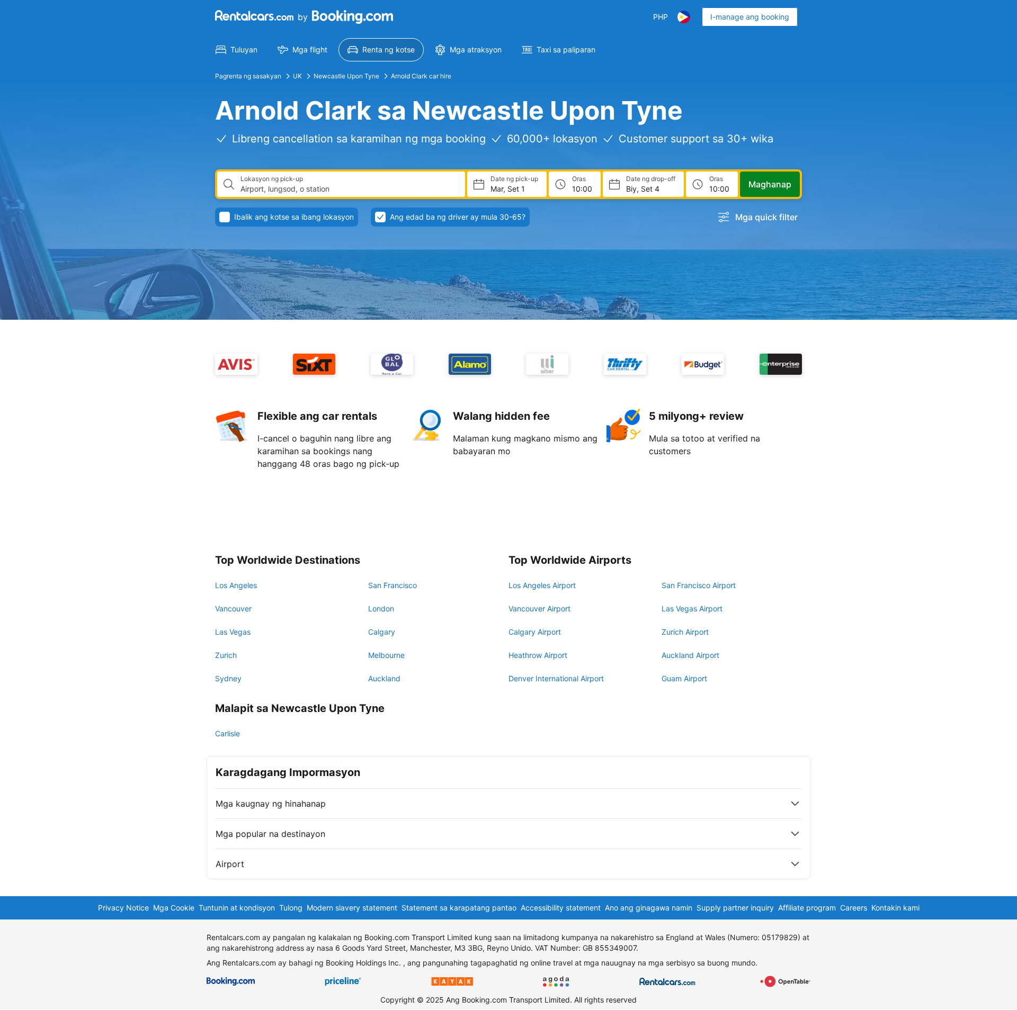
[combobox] (348, 189)
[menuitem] (236, 49)
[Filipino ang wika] (683, 16)
